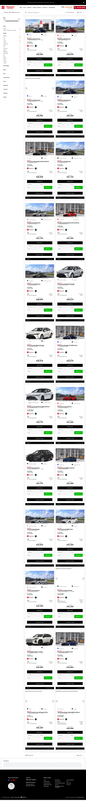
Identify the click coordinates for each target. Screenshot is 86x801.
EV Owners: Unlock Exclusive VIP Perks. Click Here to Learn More (40, 2)
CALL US (28, 75)
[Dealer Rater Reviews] (67, 7)
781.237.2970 (80, 7)
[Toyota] (3, 7)
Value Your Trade (39, 70)
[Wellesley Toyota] (10, 7)
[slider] (4, 21)
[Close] (83, 2)
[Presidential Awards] (13, 786)
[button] (53, 27)
